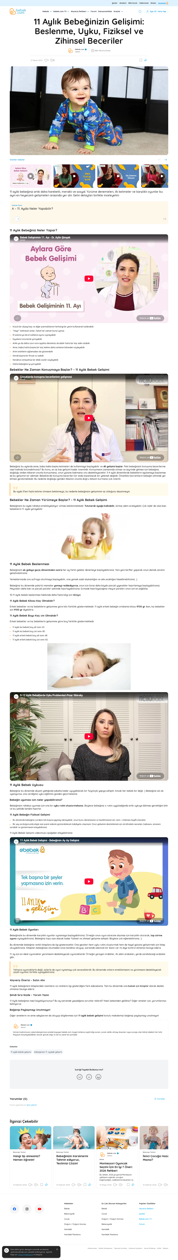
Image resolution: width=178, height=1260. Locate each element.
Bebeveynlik (69, 1214)
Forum (94, 11)
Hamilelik (68, 1229)
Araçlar (117, 11)
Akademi (122, 3)
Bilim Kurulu (132, 3)
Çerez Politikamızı (25, 1254)
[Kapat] (57, 1249)
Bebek (67, 1208)
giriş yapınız (32, 1105)
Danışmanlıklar (105, 11)
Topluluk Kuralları (120, 1248)
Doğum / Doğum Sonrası (75, 1224)
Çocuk (67, 1219)
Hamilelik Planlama (72, 1234)
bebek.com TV (59, 11)
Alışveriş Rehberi (78, 11)
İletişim (153, 3)
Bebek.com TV (145, 1219)
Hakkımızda (144, 3)
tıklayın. (77, 594)
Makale (45, 11)
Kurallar (161, 1099)
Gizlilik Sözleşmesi (105, 1248)
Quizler (114, 3)
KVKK (159, 1248)
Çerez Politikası (150, 1248)
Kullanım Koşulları (135, 1248)
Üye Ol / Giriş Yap (158, 11)
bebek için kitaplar (138, 986)
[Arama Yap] (139, 11)
